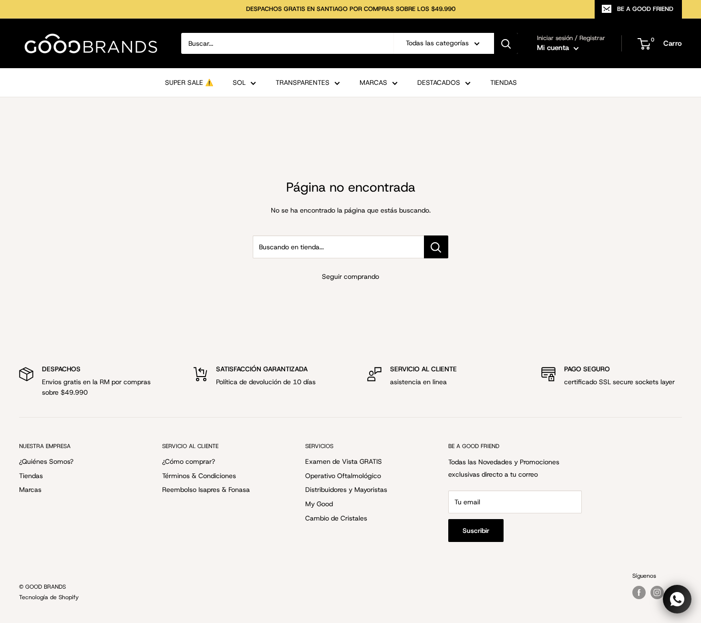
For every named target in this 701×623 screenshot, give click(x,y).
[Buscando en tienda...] (436, 246)
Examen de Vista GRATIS (343, 461)
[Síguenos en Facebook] (639, 592)
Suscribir (476, 530)
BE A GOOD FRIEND (645, 9)
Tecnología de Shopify (49, 597)
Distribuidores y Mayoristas (346, 489)
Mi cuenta (554, 47)
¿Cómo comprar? (188, 461)
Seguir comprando (350, 276)
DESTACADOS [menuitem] (438, 82)
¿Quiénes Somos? (46, 461)
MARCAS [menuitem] (373, 82)
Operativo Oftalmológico (343, 475)
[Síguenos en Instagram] (657, 592)
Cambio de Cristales (336, 518)
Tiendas (31, 475)
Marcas (30, 489)
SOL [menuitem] (239, 82)
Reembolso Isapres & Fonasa (206, 489)
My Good (319, 504)
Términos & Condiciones (199, 475)
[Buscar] (506, 43)
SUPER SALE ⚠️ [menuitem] (189, 82)
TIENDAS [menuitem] (503, 82)
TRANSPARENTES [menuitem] (303, 82)
